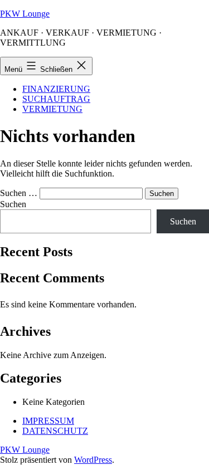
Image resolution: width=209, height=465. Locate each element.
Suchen (13, 204)
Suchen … (18, 193)
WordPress (93, 459)
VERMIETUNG (52, 109)
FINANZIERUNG (56, 89)
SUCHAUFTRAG (56, 99)
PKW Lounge (25, 13)
